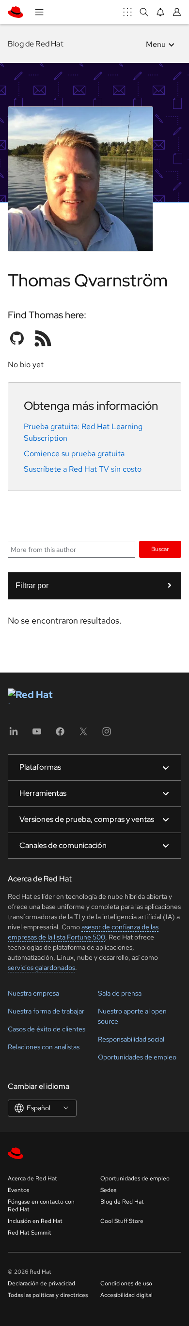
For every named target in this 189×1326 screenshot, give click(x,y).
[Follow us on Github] (17, 338)
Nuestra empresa (33, 993)
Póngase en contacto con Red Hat (41, 1205)
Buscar (160, 549)
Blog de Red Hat (35, 44)
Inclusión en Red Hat (35, 1221)
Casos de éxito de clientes (46, 1029)
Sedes (108, 1190)
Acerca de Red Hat (32, 1178)
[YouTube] (37, 735)
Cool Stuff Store (121, 1221)
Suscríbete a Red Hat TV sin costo (83, 469)
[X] (83, 735)
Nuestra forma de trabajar (46, 1011)
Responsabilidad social (131, 1039)
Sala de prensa (120, 993)
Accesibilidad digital (126, 1295)
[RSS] (43, 338)
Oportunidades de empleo (137, 1057)
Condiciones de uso (126, 1283)
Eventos (18, 1190)
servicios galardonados (41, 967)
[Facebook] (60, 735)
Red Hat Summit (29, 1233)
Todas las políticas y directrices (48, 1295)
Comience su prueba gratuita (74, 453)
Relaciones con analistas (43, 1047)
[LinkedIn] (13, 735)
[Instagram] (106, 735)
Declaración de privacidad (41, 1283)
